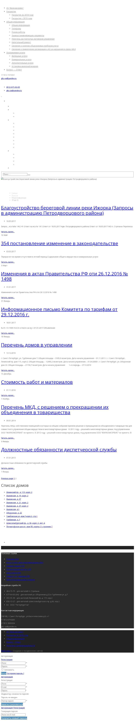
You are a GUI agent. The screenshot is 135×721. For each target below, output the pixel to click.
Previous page (7, 478)
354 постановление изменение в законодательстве (59, 243)
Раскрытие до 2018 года (17, 635)
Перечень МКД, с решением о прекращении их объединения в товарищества (55, 409)
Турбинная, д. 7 (13, 519)
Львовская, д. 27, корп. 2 (17, 506)
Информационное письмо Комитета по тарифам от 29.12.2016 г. (59, 312)
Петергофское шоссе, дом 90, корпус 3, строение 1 (29, 526)
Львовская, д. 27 (13, 499)
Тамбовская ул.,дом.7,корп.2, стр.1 (21, 516)
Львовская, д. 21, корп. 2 (17, 502)
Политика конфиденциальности (20, 645)
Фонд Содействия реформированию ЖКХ (24, 562)
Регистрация (6, 659)
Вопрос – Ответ (13, 642)
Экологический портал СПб (18, 569)
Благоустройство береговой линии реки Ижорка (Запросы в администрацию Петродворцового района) (67, 210)
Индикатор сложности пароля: (15, 694)
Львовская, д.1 (12, 509)
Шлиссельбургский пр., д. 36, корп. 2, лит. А (25, 523)
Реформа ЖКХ (12, 559)
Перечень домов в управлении (36, 345)
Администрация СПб (15, 566)
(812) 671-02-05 (13, 87)
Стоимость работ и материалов (37, 382)
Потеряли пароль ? (15, 673)
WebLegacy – (7, 651)
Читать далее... (8, 231)
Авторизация (7, 677)
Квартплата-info (13, 573)
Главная (14, 193)
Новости (15, 195)
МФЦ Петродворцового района (20, 579)
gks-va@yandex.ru (8, 78)
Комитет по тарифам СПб (18, 576)
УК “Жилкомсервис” (15, 632)
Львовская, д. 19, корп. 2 (17, 495)
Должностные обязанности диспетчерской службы (59, 449)
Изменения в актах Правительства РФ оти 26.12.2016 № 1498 (64, 276)
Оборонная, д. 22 (14, 513)
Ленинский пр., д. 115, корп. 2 (19, 492)
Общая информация (15, 638)
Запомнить (9, 670)
